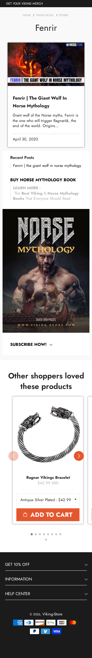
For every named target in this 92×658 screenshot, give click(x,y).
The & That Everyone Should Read (46, 193)
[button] (78, 456)
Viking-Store (52, 614)
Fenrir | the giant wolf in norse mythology (47, 165)
